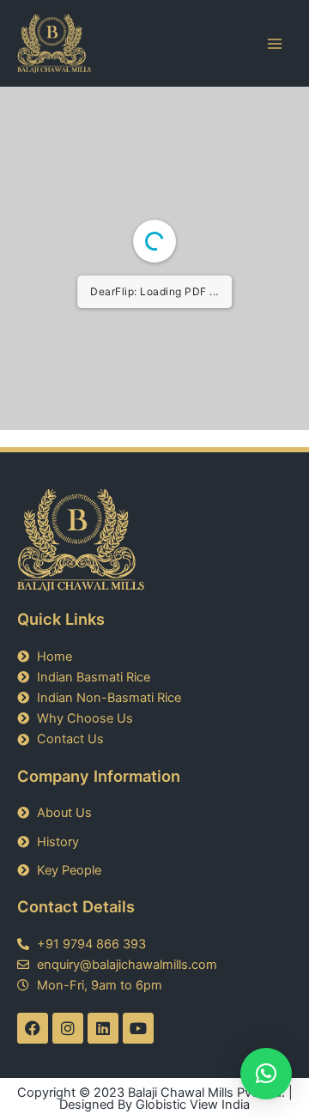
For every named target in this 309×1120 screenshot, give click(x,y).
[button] (266, 1073)
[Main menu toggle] (275, 43)
